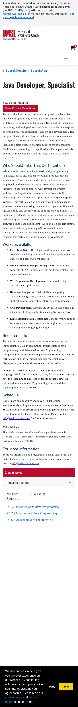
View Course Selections (20, 108)
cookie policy (13, 697)
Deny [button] (52, 686)
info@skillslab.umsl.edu (16, 418)
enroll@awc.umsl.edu (15, 13)
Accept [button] (66, 686)
